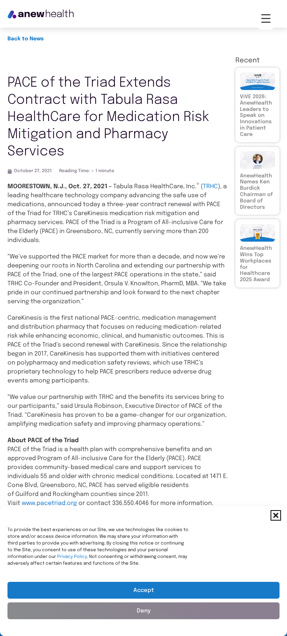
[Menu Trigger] (266, 18)
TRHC (210, 186)
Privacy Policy (72, 557)
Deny (144, 611)
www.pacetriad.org (49, 503)
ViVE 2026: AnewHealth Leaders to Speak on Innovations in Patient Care (256, 115)
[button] (276, 515)
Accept (143, 590)
